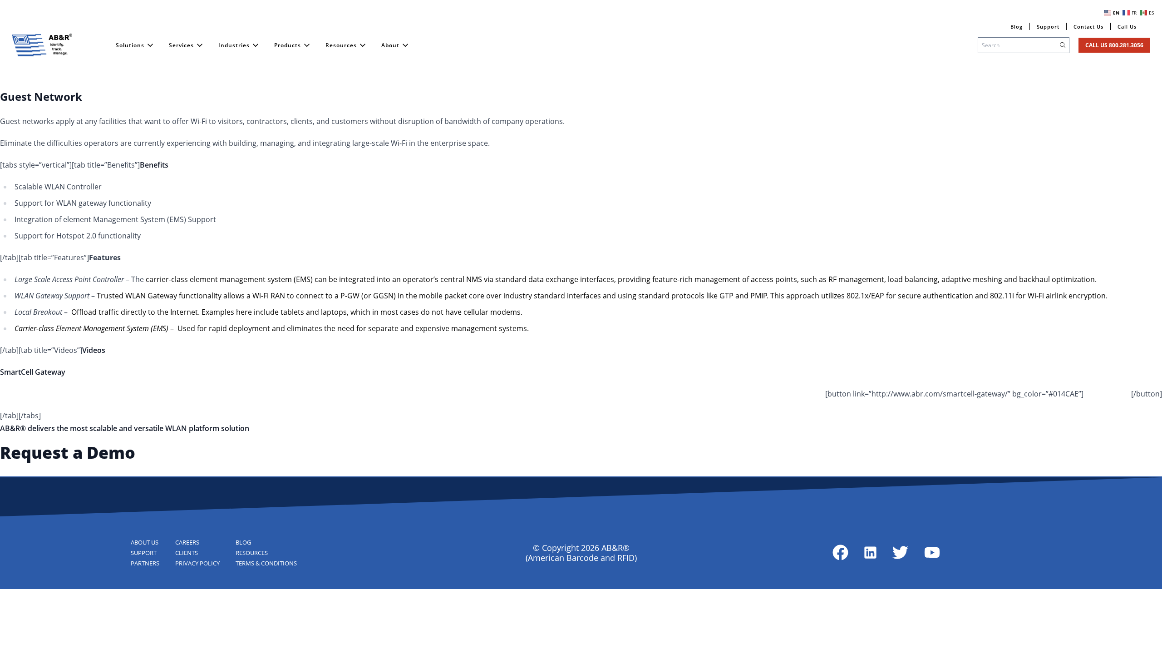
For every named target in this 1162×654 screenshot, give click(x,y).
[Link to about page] (840, 552)
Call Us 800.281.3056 (1114, 45)
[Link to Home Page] (42, 45)
